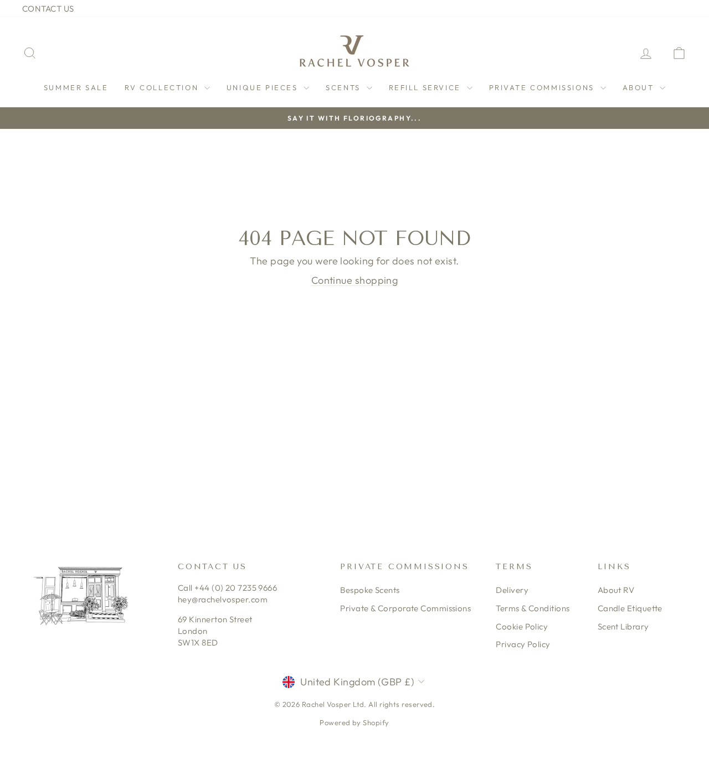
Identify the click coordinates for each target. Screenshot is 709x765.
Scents (344, 87)
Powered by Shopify (354, 722)
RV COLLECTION (163, 87)
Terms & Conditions (532, 608)
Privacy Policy (523, 644)
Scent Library (623, 626)
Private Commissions (543, 87)
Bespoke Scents (369, 590)
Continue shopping (354, 280)
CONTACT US (48, 8)
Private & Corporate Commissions (405, 608)
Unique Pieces (264, 87)
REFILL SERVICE (426, 87)
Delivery (512, 590)
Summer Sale (76, 87)
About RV (616, 590)
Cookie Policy (522, 626)
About (640, 87)
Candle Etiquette (630, 608)
